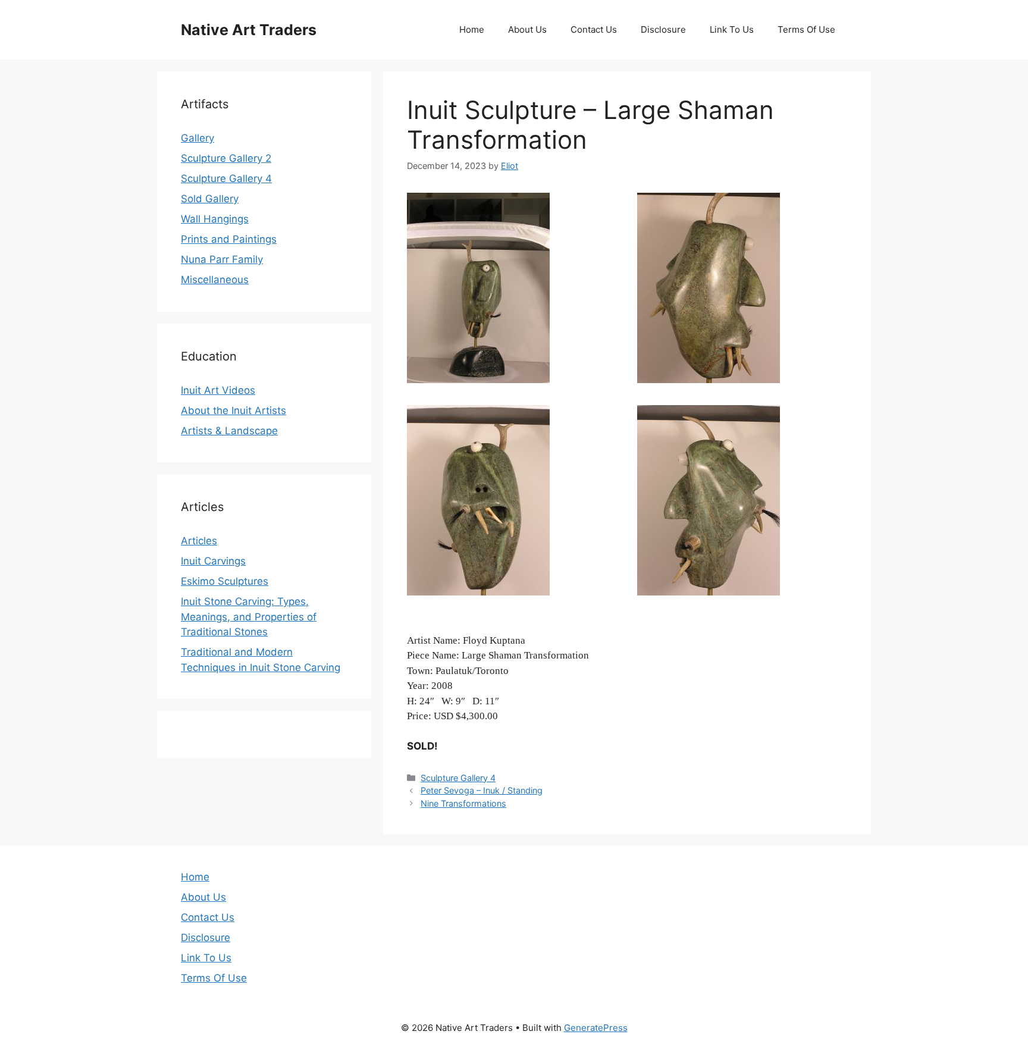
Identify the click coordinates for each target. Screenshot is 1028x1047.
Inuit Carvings (213, 561)
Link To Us (732, 29)
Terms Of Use (806, 29)
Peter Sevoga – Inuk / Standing (482, 790)
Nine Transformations (463, 803)
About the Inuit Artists (233, 410)
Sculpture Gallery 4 (458, 778)
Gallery (197, 138)
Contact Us (594, 29)
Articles (199, 541)
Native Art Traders (248, 30)
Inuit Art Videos (218, 390)
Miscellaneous (215, 280)
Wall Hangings (215, 219)
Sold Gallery (210, 199)
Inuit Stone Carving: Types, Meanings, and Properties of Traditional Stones (248, 616)
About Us (527, 29)
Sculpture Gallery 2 (226, 158)
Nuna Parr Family (222, 259)
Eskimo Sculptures (224, 581)
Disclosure (663, 29)
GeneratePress (596, 1027)
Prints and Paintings (229, 239)
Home (471, 29)
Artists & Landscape (229, 431)
